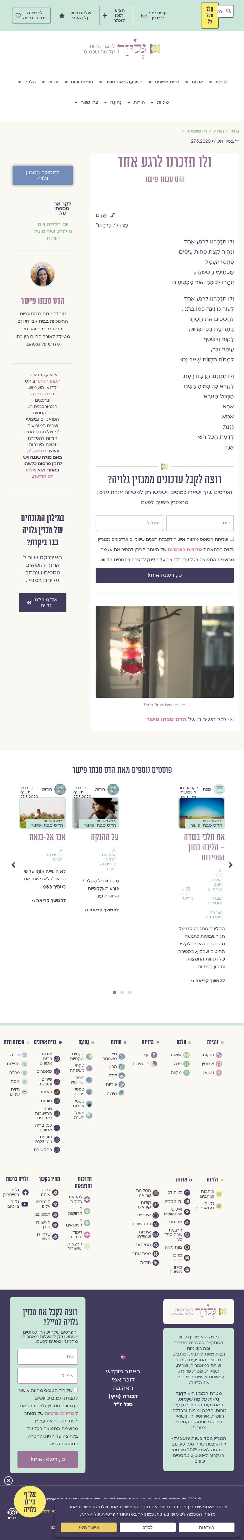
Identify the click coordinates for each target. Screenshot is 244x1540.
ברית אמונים (167, 82)
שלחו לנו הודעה (39, 473)
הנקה (217, 859)
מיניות (163, 102)
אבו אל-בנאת (153, 837)
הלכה (30, 82)
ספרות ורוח (82, 82)
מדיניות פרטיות (60, 1413)
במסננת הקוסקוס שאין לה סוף (43, 842)
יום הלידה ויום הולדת (110, 872)
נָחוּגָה (115, 102)
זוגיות (53, 82)
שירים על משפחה (54, 867)
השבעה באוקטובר (124, 82)
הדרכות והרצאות (83, 1182)
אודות (197, 82)
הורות (139, 102)
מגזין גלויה (41, 394)
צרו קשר (89, 102)
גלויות (213, 1179)
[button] (8, 1481)
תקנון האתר (48, 381)
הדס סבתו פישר (165, 179)
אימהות (215, 855)
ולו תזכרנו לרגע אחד (98, 842)
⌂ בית (221, 82)
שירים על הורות (47, 235)
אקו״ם (33, 451)
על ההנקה (211, 837)
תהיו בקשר (49, 1179)
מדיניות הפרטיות (185, 550)
